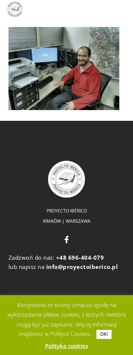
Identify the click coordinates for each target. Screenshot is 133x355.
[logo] (15, 9)
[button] (58, 9)
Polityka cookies (66, 345)
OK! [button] (104, 334)
